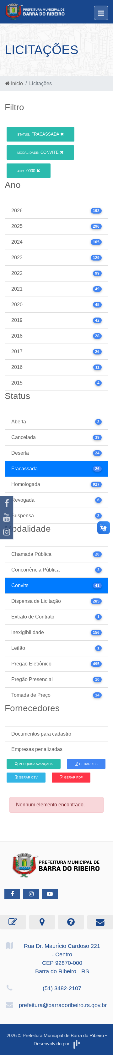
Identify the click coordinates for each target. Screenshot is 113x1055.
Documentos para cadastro (41, 734)
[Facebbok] (12, 894)
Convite (38, 152)
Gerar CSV (28, 777)
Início (16, 83)
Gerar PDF (73, 777)
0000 (26, 170)
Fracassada (38, 134)
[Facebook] (6, 503)
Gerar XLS (88, 764)
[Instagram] (6, 532)
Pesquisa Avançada (35, 764)
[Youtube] (6, 517)
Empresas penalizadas (36, 749)
